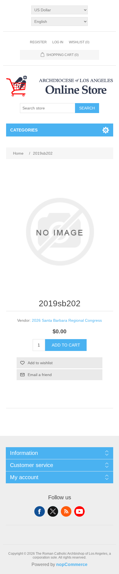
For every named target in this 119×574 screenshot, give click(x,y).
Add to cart (66, 345)
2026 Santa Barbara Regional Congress (67, 320)
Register (38, 42)
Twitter (53, 511)
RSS (66, 511)
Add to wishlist (40, 363)
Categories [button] (24, 130)
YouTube (79, 511)
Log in (57, 42)
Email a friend (40, 374)
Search (87, 108)
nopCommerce (71, 564)
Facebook (39, 511)
